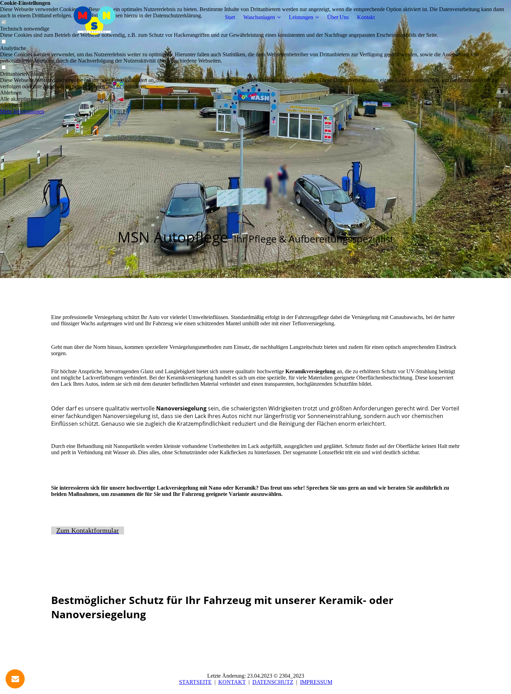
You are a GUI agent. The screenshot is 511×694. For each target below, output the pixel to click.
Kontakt (366, 17)
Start (230, 17)
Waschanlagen (259, 17)
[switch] (3, 42)
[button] (255, 93)
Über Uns (338, 17)
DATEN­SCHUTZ (272, 682)
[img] (94, 17)
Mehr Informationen (22, 111)
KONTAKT (232, 682)
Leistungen (301, 17)
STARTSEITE (195, 682)
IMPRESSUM (316, 682)
